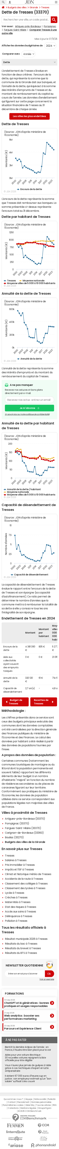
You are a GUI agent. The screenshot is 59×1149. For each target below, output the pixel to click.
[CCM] (43, 1125)
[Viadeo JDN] (43, 1139)
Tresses (45, 7)
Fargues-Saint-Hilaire (15, 30)
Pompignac (50, 26)
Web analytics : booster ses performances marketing (21, 1016)
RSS (55, 1105)
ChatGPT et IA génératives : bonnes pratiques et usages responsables (26, 1003)
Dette (6, 62)
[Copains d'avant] (16, 1139)
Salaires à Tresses (15, 860)
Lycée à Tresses (14, 892)
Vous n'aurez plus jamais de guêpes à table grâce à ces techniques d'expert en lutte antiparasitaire (28, 1068)
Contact (12, 1102)
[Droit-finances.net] (43, 1132)
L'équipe (28, 1099)
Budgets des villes (17, 7)
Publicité (51, 1099)
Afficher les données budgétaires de (22, 45)
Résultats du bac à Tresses (21, 943)
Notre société (40, 1099)
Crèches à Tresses (16, 897)
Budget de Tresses (15, 702)
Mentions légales (28, 1108)
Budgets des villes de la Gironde (25, 842)
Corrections (13, 1108)
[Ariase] (16, 1145)
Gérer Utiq (29, 1105)
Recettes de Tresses (41, 702)
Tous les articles (43, 1105)
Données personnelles (41, 1102)
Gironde (34, 7)
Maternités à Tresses (17, 902)
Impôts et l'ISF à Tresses (19, 869)
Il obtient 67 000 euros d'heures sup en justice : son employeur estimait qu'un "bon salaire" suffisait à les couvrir (28, 1079)
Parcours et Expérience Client (22, 1027)
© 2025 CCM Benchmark (29, 1111)
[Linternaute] (16, 1132)
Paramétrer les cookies (13, 1105)
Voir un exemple (46, 979)
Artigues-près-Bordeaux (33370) (25, 818)
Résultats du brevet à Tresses (23, 948)
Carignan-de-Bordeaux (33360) (24, 832)
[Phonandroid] (43, 1145)
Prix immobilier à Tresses (20, 864)
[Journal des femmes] (16, 1125)
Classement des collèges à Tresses (26, 883)
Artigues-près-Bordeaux (28, 26)
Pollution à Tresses (16, 920)
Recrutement (23, 1102)
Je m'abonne (27, 408)
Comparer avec (11, 54)
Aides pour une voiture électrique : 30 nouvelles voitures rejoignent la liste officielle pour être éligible (25, 1058)
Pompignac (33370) (17, 823)
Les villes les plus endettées (29, 116)
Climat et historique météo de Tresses (28, 874)
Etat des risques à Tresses (20, 906)
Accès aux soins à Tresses (20, 911)
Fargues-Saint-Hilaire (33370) (23, 828)
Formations (14, 993)
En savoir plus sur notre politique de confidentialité (27, 414)
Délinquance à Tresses (18, 916)
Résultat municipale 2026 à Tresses (26, 938)
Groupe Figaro (44, 1108)
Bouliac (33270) (14, 837)
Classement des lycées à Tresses (25, 888)
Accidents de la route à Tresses (24, 878)
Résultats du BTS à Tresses (21, 953)
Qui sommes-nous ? (13, 1099)
